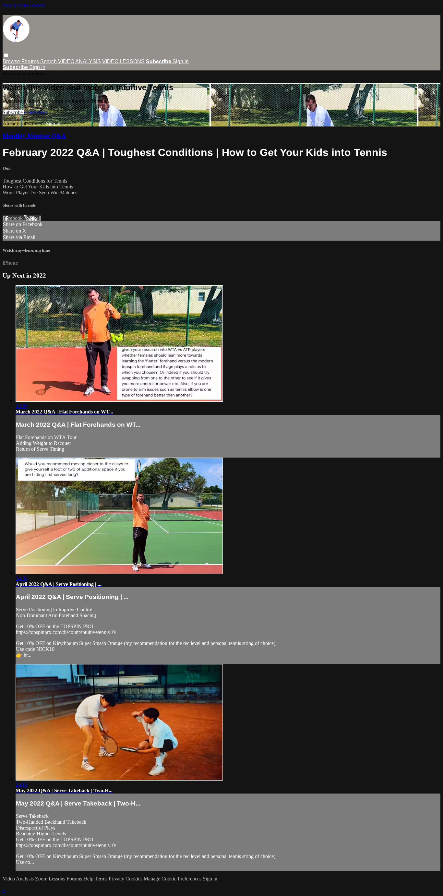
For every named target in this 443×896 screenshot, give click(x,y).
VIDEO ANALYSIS (79, 61)
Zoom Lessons (50, 878)
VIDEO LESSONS (123, 61)
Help (89, 878)
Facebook (13, 218)
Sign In (37, 67)
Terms (102, 878)
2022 (39, 275)
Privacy (117, 878)
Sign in (181, 61)
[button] (6, 55)
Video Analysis (18, 878)
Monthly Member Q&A (34, 135)
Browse (12, 61)
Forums (30, 61)
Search (49, 61)
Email (35, 218)
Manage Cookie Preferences (173, 878)
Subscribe (13, 112)
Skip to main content (24, 5)
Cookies (135, 878)
